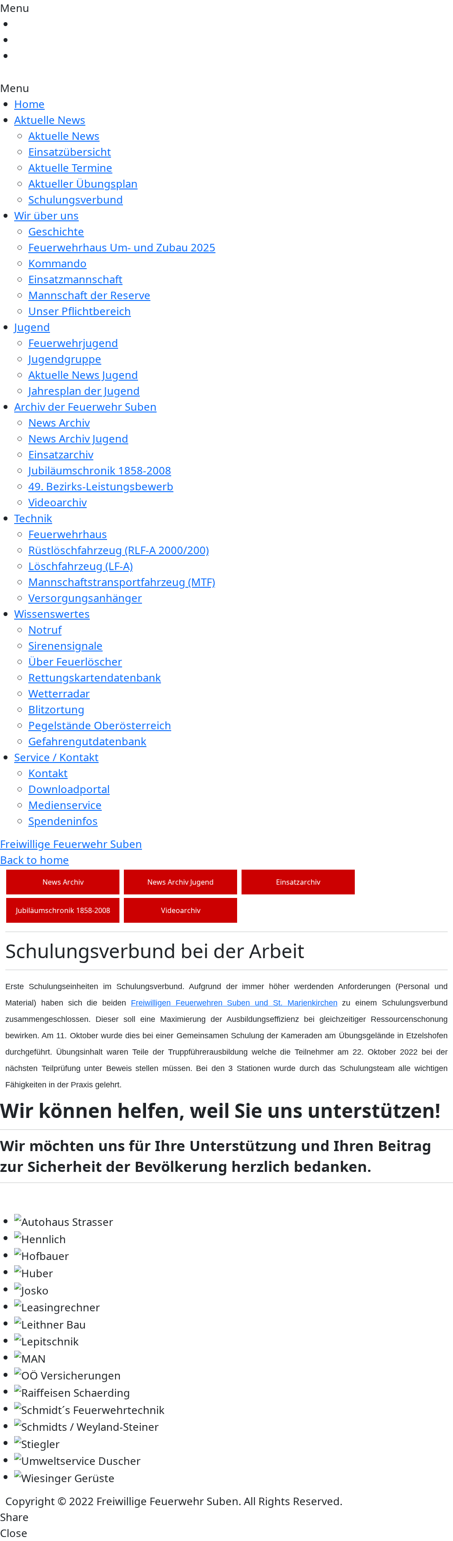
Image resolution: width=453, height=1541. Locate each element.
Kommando (57, 263)
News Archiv (59, 422)
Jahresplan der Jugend (84, 390)
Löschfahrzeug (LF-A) (80, 566)
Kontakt (48, 773)
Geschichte (56, 231)
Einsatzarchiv (60, 454)
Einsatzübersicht (69, 151)
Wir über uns (46, 215)
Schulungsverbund (75, 199)
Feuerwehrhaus (67, 534)
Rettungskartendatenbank (94, 677)
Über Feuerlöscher (75, 661)
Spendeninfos (63, 820)
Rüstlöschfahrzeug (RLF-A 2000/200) (118, 550)
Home (29, 103)
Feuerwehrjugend (73, 342)
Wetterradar (59, 693)
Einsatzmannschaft (75, 279)
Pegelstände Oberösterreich (99, 725)
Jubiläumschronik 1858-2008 (99, 470)
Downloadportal (69, 789)
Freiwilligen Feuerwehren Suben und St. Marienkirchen (234, 1002)
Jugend (32, 327)
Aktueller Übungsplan (83, 183)
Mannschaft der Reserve (89, 295)
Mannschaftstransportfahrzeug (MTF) (121, 581)
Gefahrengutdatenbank (87, 741)
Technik (33, 518)
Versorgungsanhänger (85, 597)
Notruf (44, 629)
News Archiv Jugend (78, 438)
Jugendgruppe (64, 358)
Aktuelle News (49, 119)
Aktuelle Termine (70, 167)
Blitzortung (56, 709)
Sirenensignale (65, 645)
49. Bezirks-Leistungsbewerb (100, 486)
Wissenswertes (52, 613)
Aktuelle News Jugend (83, 374)
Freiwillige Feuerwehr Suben (71, 843)
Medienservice (65, 804)
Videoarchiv (57, 502)
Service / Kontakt (56, 757)
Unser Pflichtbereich (79, 311)
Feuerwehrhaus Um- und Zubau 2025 (121, 247)
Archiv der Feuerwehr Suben (85, 406)
